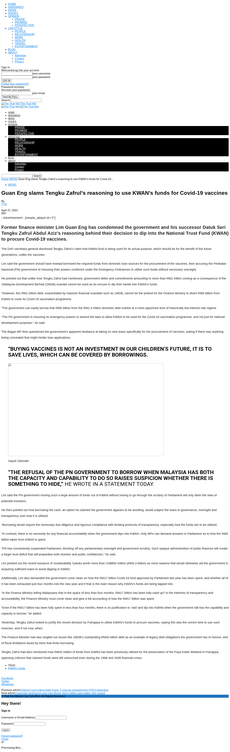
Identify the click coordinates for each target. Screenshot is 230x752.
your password (41, 77)
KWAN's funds (16, 668)
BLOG (11, 49)
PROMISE (21, 22)
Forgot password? (12, 736)
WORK (19, 37)
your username (41, 73)
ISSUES (13, 13)
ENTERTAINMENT (26, 46)
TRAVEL (20, 43)
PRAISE (20, 19)
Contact (19, 58)
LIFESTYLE (15, 28)
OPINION (13, 16)
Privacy (19, 61)
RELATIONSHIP (25, 34)
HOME (12, 4)
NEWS (12, 10)
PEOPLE (20, 31)
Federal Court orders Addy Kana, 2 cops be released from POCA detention (64, 690)
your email (38, 93)
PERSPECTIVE (24, 25)
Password (7, 723)
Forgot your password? (15, 84)
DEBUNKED (16, 7)
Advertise (20, 55)
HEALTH (20, 40)
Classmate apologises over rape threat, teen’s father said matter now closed (60, 693)
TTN (4, 204)
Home (5, 179)
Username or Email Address (18, 717)
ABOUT (13, 52)
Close (4, 739)
